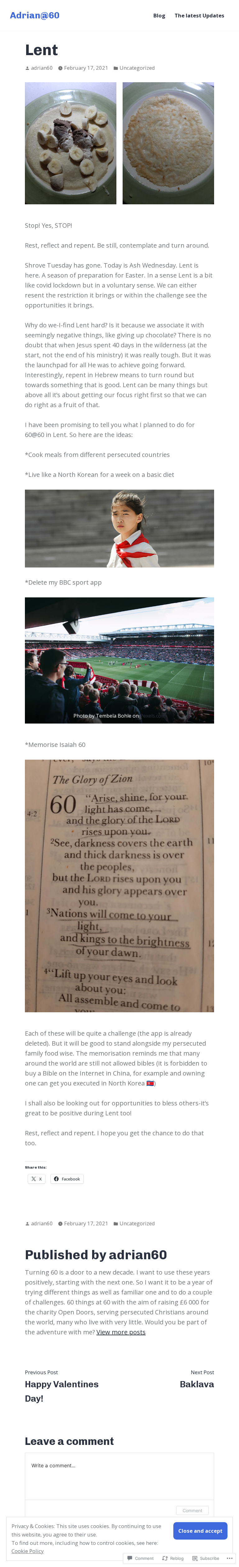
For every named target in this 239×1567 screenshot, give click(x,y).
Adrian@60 (35, 15)
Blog (159, 15)
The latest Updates (199, 15)
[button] (70, 143)
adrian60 (42, 67)
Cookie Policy (28, 1551)
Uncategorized (137, 67)
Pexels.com (153, 715)
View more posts (121, 1332)
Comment (192, 1510)
